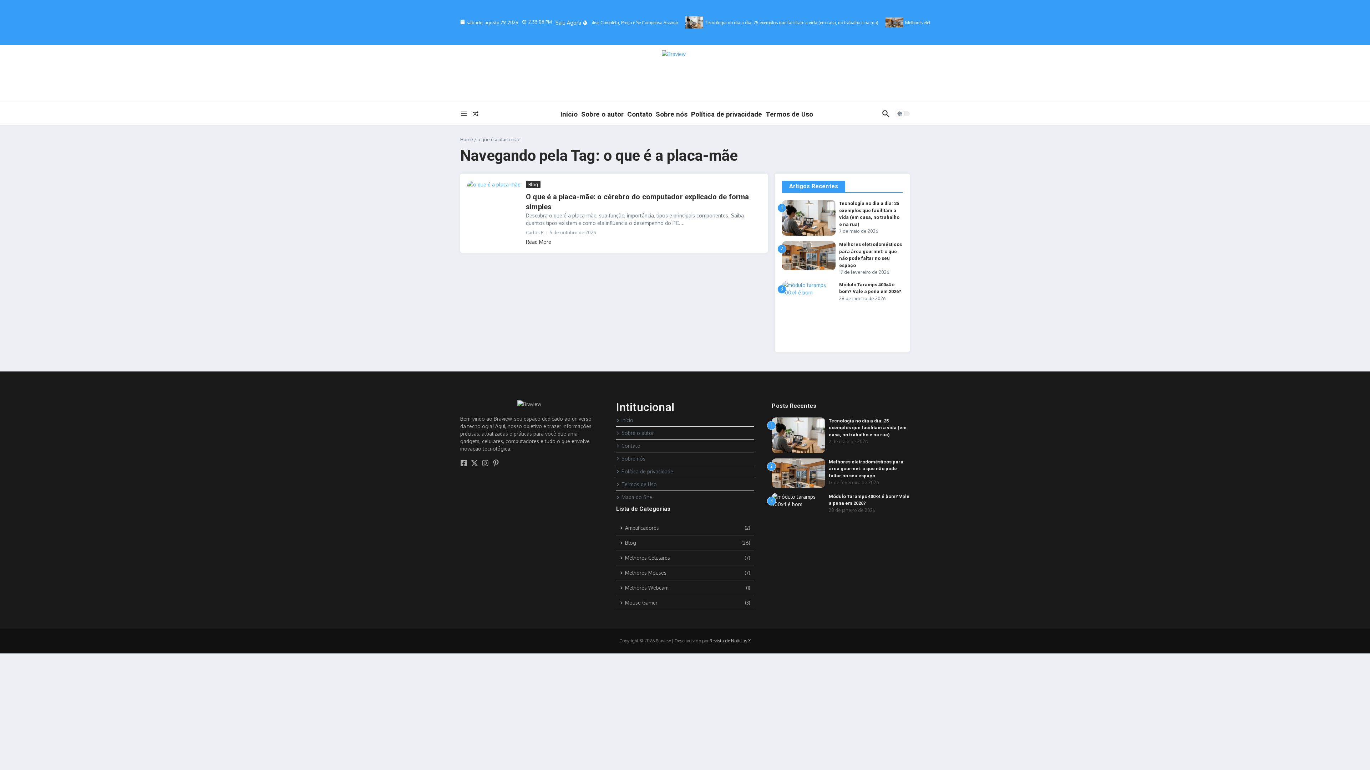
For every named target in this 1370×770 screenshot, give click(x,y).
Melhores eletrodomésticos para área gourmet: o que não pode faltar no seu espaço (866, 468)
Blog (533, 184)
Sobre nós (671, 114)
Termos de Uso (789, 114)
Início (569, 114)
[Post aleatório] (475, 114)
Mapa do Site (636, 497)
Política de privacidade (726, 114)
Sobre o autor (602, 114)
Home (466, 139)
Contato (639, 114)
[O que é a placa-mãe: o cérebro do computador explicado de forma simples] (494, 195)
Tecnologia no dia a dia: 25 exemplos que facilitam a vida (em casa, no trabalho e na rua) (868, 427)
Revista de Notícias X (730, 640)
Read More (538, 242)
